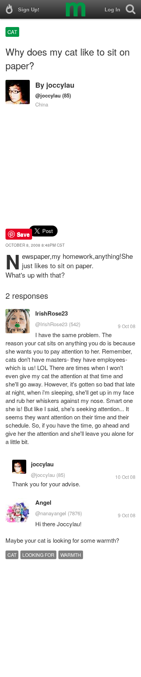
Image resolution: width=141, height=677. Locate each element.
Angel (43, 502)
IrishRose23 (51, 313)
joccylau (60, 85)
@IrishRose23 (51, 324)
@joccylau (48, 95)
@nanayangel (50, 513)
